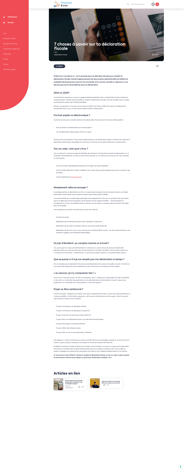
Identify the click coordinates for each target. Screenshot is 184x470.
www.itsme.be (76, 177)
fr (157, 4)
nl (153, 4)
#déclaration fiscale (60, 54)
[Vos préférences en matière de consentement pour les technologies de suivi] (180, 466)
